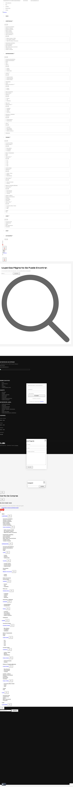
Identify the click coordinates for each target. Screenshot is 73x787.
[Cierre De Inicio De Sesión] (2, 492)
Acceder (36, 395)
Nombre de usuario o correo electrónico (36, 385)
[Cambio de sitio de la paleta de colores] (3, 784)
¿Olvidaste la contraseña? (36, 398)
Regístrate (42, 401)
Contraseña (32, 389)
